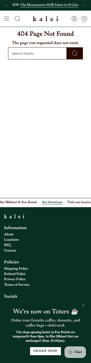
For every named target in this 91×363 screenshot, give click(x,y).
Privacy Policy (15, 279)
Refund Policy (15, 274)
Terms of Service (16, 284)
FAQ (7, 245)
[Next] (84, 5)
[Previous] (6, 5)
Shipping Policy (16, 268)
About (8, 234)
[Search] (75, 53)
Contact (10, 250)
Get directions (50, 202)
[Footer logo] (14, 216)
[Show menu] (7, 18)
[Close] (83, 305)
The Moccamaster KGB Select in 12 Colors (50, 5)
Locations (11, 239)
